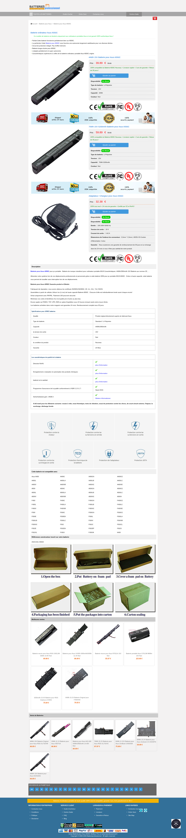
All (32, 789)
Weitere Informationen (103, 398)
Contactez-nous (98, 14)
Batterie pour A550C (53, 43)
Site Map (131, 815)
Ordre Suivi (82, 14)
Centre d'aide (134, 14)
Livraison (99, 812)
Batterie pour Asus (45, 24)
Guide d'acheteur (69, 809)
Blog (65, 818)
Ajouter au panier (109, 76)
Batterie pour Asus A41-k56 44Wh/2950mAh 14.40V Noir (82, 743)
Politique (34, 815)
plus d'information (101, 365)
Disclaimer (35, 818)
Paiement (99, 809)
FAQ (65, 815)
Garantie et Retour (102, 815)
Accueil (34, 24)
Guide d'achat (67, 14)
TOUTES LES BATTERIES (42, 14)
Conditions (35, 812)
